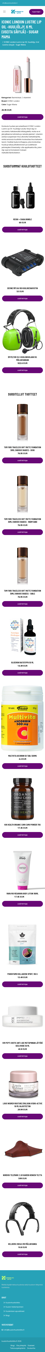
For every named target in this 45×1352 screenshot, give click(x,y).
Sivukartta (31, 1348)
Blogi (8, 1315)
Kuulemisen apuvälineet (15, 1311)
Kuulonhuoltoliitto (13, 1302)
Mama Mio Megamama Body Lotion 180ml (22, 893)
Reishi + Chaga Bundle (22, 219)
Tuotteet (36, 12)
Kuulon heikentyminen (14, 1307)
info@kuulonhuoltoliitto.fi (9, 3)
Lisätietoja (22, 117)
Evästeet (31, 1345)
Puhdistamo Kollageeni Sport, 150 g (22, 974)
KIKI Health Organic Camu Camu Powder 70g (22, 824)
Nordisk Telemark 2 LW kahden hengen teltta (22, 1175)
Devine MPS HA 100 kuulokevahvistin (22, 288)
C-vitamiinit (26, 97)
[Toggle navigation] (4, 12)
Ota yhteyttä (21, 1345)
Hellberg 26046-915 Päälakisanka (22, 1244)
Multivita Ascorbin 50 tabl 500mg (22, 755)
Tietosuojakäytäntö (17, 1348)
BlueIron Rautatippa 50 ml (22, 662)
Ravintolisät (16, 97)
